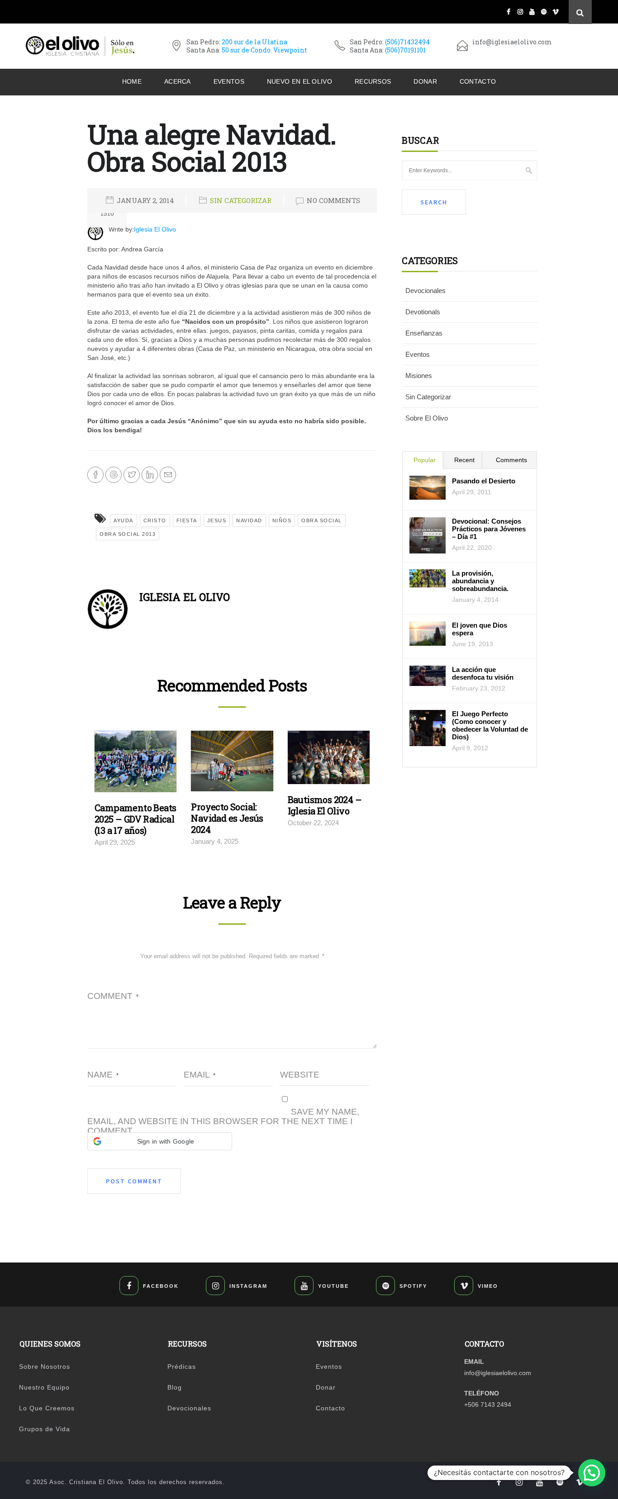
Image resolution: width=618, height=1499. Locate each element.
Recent (464, 459)
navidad (249, 520)
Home (132, 81)
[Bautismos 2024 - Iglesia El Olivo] (328, 759)
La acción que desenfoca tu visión (482, 673)
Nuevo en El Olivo (299, 81)
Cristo (154, 520)
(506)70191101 (405, 50)
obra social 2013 (128, 534)
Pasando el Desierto (483, 481)
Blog (174, 1387)
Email (199, 1074)
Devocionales (425, 290)
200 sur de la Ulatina (254, 42)
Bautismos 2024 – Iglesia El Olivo (324, 805)
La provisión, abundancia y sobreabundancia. (480, 580)
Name (103, 1074)
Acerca (177, 81)
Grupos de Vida (44, 1429)
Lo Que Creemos (47, 1408)
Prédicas (181, 1366)
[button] (159, 1141)
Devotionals (422, 312)
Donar (425, 81)
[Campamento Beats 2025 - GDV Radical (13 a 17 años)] (135, 763)
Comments (511, 459)
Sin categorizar (240, 200)
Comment (112, 996)
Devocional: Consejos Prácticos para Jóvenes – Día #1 (489, 528)
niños (282, 520)
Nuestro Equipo (44, 1387)
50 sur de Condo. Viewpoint (264, 50)
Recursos (373, 81)
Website (299, 1074)
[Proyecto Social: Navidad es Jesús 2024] (231, 763)
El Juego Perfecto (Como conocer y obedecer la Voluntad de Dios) (490, 725)
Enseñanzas (423, 333)
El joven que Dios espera (479, 629)
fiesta (186, 520)
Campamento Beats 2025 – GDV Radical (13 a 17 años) (135, 819)
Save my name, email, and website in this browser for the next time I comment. (223, 1121)
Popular (425, 459)
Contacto (478, 81)
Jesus (217, 520)
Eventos (229, 81)
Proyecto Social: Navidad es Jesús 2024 (227, 818)
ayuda (123, 520)
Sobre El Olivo (426, 418)
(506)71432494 (407, 42)
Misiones (418, 375)
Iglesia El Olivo (155, 229)
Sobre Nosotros (44, 1366)
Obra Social (321, 520)
